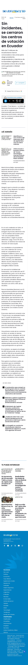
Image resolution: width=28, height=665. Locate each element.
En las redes (7, 599)
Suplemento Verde (9, 581)
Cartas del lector (9, 601)
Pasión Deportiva (9, 588)
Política (6, 574)
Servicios (6, 628)
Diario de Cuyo (3, 17)
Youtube (19, 546)
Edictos (6, 632)
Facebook (4, 546)
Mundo (11, 18)
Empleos (6, 626)
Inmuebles (7, 621)
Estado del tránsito (9, 614)
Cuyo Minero (7, 579)
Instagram (8, 546)
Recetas (6, 597)
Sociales (6, 605)
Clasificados (7, 619)
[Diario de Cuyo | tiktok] (23, 11)
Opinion (6, 603)
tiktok (11, 546)
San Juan (6, 572)
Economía (6, 576)
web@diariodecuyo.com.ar (14, 641)
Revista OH (7, 583)
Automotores (7, 623)
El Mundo (6, 594)
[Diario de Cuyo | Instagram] (17, 11)
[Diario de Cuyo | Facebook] (14, 11)
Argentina (6, 592)
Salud (5, 608)
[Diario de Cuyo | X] (20, 11)
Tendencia (7, 612)
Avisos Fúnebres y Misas (10, 630)
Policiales (6, 585)
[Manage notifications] (24, 651)
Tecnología (7, 610)
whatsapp (22, 546)
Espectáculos (7, 590)
